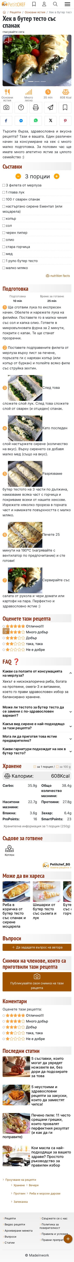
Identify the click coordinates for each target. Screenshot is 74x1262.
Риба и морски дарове (44, 1193)
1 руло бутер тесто (22, 261)
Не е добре (35, 650)
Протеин (19, 1193)
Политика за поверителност (50, 1226)
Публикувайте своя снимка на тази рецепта (37, 985)
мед (9, 254)
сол (9, 226)
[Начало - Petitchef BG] (4, 12)
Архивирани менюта (19, 1230)
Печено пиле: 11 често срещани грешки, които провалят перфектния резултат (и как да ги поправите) (37, 1126)
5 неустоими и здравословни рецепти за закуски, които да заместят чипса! (49, 1095)
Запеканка (21, 1201)
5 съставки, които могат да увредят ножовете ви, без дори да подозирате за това (49, 1067)
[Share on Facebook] (6, 121)
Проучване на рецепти (20, 1179)
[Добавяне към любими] (65, 107)
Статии (10, 1242)
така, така (34, 644)
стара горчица (18, 247)
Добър (31, 638)
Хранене (19, 1185)
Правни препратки (54, 1240)
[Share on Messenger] (21, 121)
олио (10, 240)
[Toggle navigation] (67, 4)
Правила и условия (55, 1234)
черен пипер (16, 233)
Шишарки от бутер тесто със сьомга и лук (44, 911)
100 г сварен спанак (23, 199)
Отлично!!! (34, 626)
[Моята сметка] (44, 4)
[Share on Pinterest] (65, 121)
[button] (8, 60)
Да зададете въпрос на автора (38, 947)
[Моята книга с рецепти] (34, 4)
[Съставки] (6, 631)
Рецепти (10, 1218)
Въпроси (10, 1236)
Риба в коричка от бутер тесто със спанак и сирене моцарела (14, 916)
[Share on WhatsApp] (36, 121)
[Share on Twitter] (50, 121)
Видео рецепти (15, 1224)
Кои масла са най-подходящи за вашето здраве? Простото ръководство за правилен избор (51, 1156)
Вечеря (34, 1185)
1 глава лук (15, 192)
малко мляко (17, 268)
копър (11, 218)
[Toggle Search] (55, 4)
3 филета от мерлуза (23, 185)
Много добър (36, 632)
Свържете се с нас (54, 1218)
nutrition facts (60, 275)
